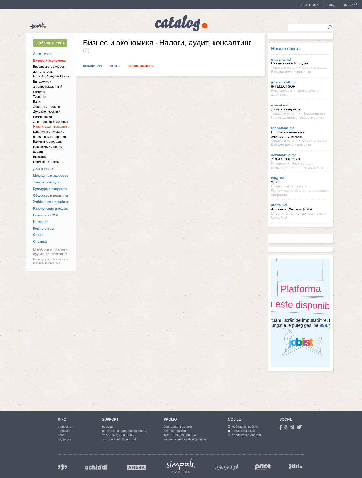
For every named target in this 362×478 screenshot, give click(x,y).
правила (64, 430)
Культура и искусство (50, 189)
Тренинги (39, 96)
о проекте (65, 426)
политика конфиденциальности (124, 430)
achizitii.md (96, 467)
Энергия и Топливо (46, 106)
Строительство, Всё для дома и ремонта (299, 69)
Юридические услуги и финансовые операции (300, 192)
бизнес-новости (175, 430)
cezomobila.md (283, 155)
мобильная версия (245, 426)
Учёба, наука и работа (50, 202)
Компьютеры (43, 228)
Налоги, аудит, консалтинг (51, 126)
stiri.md (295, 466)
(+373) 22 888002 (121, 435)
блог (61, 435)
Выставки (40, 157)
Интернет (40, 222)
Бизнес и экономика (49, 60)
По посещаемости (140, 66)
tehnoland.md (283, 128)
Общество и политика (50, 195)
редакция (64, 439)
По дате (114, 66)
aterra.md (279, 205)
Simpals (181, 464)
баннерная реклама (178, 426)
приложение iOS (243, 430)
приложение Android (246, 435)
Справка (40, 241)
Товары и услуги (46, 182)
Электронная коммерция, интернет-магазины (297, 165)
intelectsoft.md (283, 82)
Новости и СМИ (45, 215)
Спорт (38, 235)
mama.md (226, 467)
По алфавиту (92, 66)
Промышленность (46, 162)
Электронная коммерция (50, 121)
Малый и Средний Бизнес (51, 76)
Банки (37, 101)
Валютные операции (48, 141)
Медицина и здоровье (50, 175)
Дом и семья (43, 169)
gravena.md (281, 59)
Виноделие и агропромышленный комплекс (47, 86)
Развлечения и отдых (50, 208)
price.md (263, 467)
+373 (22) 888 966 (183, 435)
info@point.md (126, 439)
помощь (107, 426)
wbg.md (277, 178)
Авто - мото (42, 54)
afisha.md (136, 467)
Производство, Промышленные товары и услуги (298, 115)
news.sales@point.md (193, 439)
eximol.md (279, 105)
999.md (62, 467)
